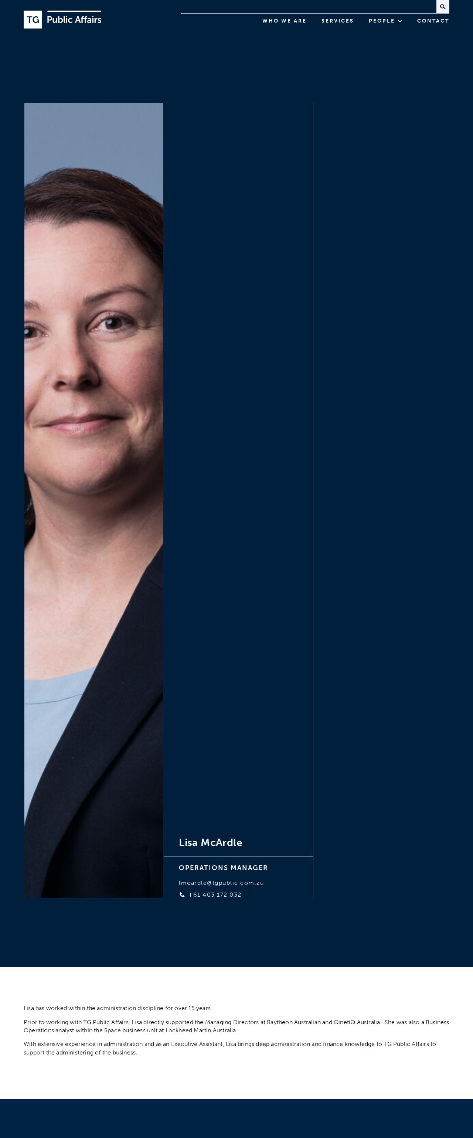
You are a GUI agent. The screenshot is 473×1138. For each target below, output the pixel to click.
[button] (385, 21)
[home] (62, 19)
